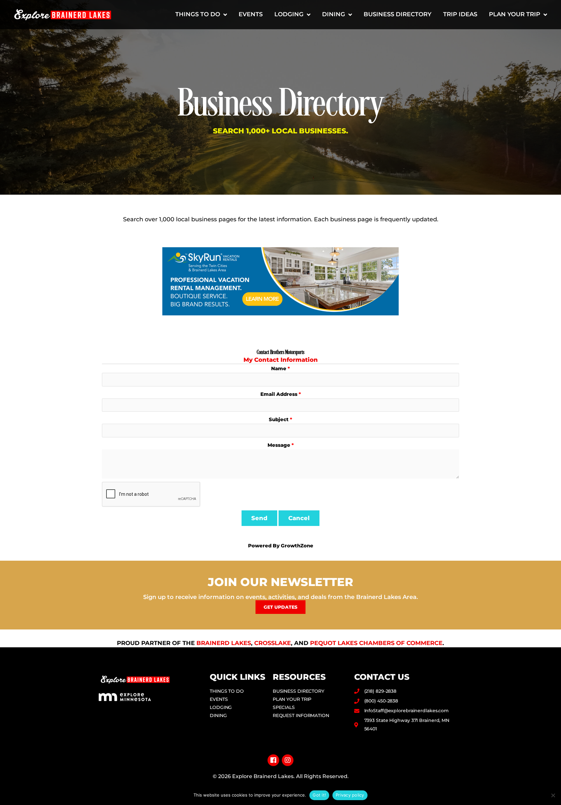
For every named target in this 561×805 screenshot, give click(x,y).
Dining (333, 14)
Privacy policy (350, 795)
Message (279, 445)
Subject (279, 419)
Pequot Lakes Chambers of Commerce (376, 643)
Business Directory (397, 14)
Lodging (289, 14)
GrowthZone (297, 546)
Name (278, 368)
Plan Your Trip (514, 14)
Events (251, 14)
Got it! (319, 795)
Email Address (278, 394)
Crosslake (272, 643)
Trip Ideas (460, 14)
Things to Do (197, 14)
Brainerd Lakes (223, 643)
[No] (553, 795)
